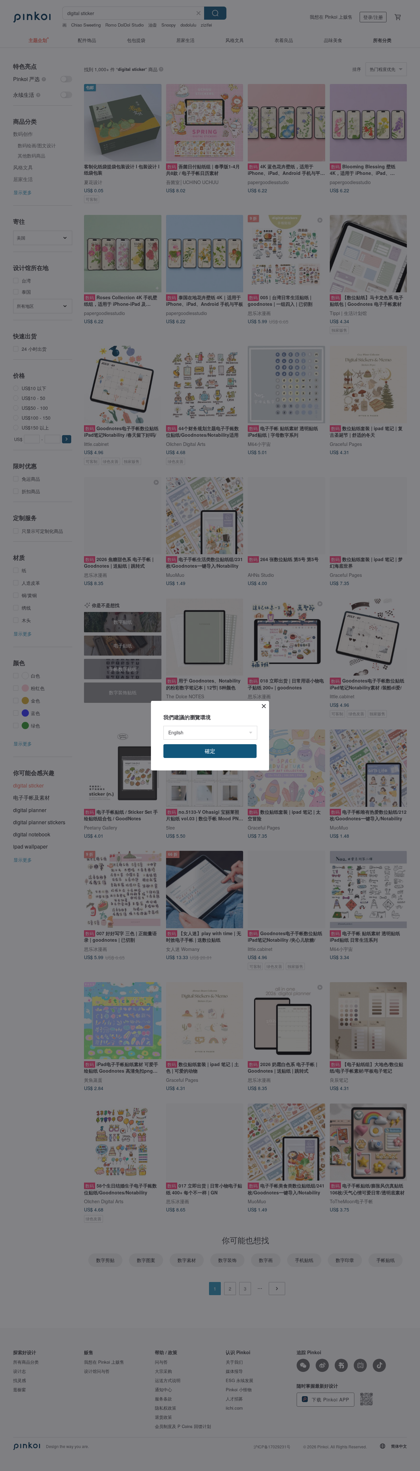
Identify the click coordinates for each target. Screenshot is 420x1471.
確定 (210, 751)
